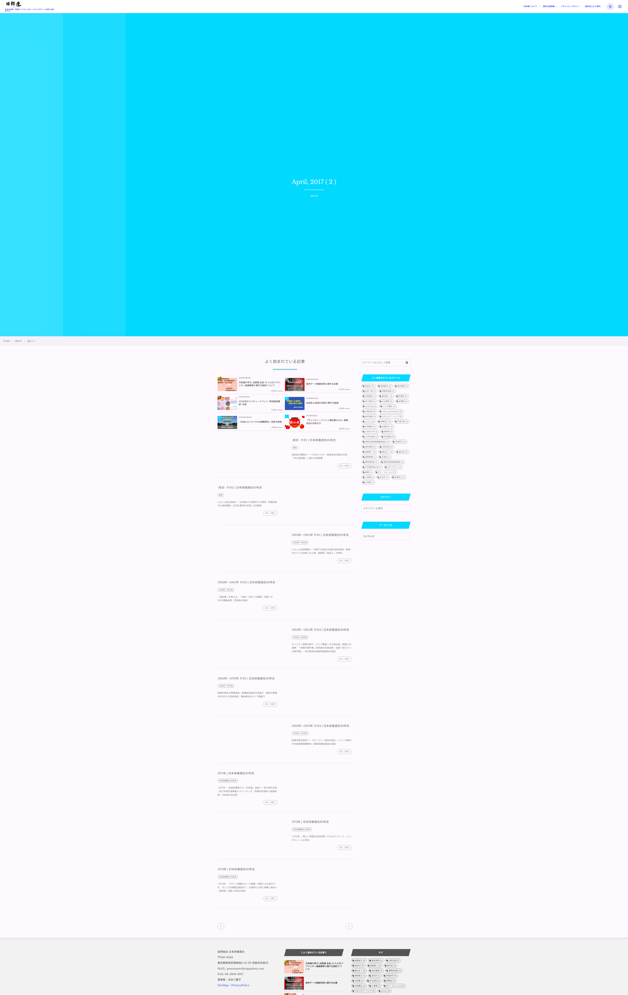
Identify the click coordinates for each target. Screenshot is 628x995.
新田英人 (400, 477)
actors (369, 421)
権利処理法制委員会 (393, 462)
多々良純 (370, 401)
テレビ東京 (389, 406)
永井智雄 (389, 437)
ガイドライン (394, 467)
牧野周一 (370, 452)
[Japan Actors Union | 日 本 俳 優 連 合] (14, 4)
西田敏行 (386, 386)
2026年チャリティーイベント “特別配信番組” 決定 (259, 403)
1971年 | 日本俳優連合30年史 (236, 773)
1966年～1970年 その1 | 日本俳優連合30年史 (246, 678)
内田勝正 (370, 396)
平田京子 (400, 442)
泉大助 (403, 452)
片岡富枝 (370, 426)
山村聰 (369, 482)
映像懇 (403, 401)
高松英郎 (370, 447)
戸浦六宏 (402, 421)
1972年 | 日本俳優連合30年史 (310, 822)
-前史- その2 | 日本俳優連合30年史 (240, 487)
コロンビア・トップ (392, 416)
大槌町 (386, 457)
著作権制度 (371, 462)
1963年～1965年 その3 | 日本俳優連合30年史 (320, 630)
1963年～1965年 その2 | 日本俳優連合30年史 (246, 582)
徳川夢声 (402, 386)
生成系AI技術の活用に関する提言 (322, 403)
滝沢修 (388, 431)
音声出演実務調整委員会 (377, 442)
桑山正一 (387, 452)
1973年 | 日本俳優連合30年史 (236, 869)
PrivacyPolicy (240, 985)
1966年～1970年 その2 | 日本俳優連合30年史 (320, 726)
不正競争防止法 (373, 467)
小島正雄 (370, 411)
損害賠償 (370, 457)
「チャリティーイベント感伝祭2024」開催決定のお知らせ (327, 422)
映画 (368, 472)
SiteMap (223, 985)
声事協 (403, 396)
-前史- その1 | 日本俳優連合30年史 (314, 440)
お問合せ (387, 426)
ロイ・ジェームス (387, 472)
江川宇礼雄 (371, 437)
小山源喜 (387, 401)
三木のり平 (371, 431)
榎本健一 (387, 396)
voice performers (392, 411)
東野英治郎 (388, 391)
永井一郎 (370, 391)
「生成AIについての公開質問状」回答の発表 (260, 421)
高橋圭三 (386, 421)
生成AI (369, 386)
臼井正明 (387, 447)
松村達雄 (370, 416)
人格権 (369, 477)
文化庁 (384, 477)
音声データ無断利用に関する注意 (322, 384)
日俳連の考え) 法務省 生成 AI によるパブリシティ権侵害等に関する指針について (259, 384)
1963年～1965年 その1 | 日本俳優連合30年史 (320, 535)
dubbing (370, 406)
